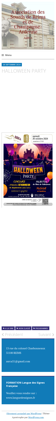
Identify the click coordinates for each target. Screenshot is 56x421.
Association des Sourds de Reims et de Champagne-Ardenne (28, 22)
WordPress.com (36, 417)
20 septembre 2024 (12, 64)
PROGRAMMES (42, 328)
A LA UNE (9, 328)
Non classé (24, 328)
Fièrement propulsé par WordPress (24, 413)
